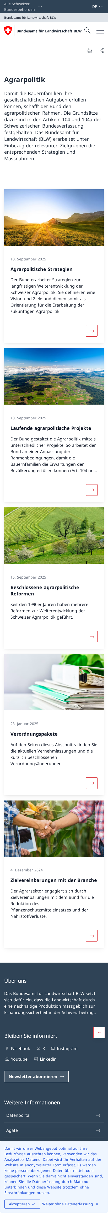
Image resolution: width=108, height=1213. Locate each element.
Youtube (19, 1059)
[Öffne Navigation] (100, 30)
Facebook (20, 1048)
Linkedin (48, 1059)
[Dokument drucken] (89, 50)
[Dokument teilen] (101, 50)
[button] (99, 1032)
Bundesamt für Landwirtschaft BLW (49, 30)
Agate (12, 1130)
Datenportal (18, 1115)
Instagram (67, 1048)
